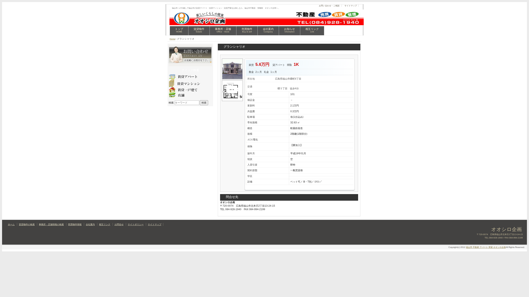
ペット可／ (296, 181)
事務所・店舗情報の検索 (51, 224)
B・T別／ (308, 181)
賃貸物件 (199, 30)
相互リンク (312, 30)
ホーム (11, 224)
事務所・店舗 (223, 30)
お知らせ (289, 30)
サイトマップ (350, 6)
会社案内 (268, 30)
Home (172, 39)
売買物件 (247, 30)
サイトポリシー (136, 224)
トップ (179, 30)
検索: (171, 102)
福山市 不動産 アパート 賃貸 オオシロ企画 (486, 247)
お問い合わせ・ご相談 (329, 6)
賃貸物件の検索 (27, 224)
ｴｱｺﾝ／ (318, 181)
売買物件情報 (75, 224)
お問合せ (119, 224)
